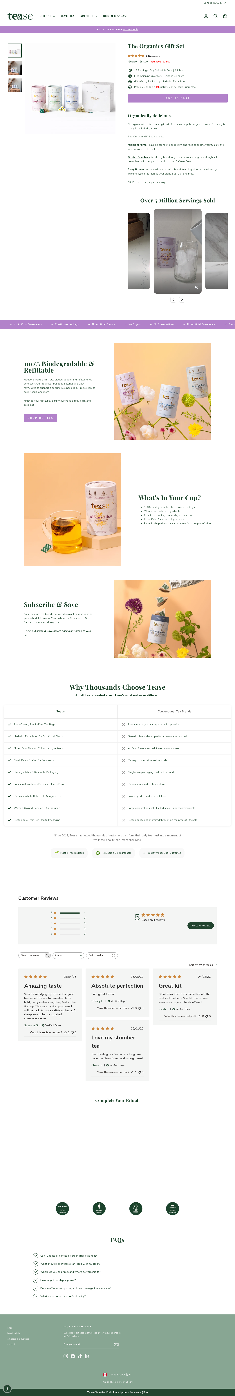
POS (104, 1381)
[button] (7, 1388)
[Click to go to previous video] (173, 300)
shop (9, 1327)
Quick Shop (33, 1159)
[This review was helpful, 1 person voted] (132, 1072)
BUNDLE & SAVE (116, 16)
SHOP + (45, 16)
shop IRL (11, 1344)
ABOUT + (87, 16)
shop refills (40, 418)
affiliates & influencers (18, 1338)
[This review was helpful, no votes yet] (65, 1032)
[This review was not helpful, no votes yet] (72, 1032)
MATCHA (67, 16)
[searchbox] (31, 955)
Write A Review (200, 925)
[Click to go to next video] (182, 300)
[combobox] (68, 955)
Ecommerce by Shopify (122, 1381)
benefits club (13, 1333)
